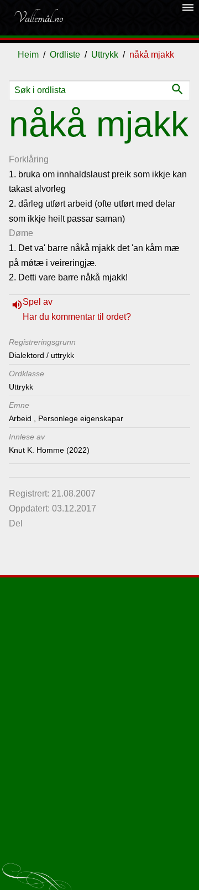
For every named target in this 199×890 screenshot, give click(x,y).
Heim (28, 54)
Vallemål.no (38, 18)
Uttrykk (104, 54)
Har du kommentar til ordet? (77, 316)
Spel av (38, 301)
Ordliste (65, 54)
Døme (21, 233)
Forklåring (29, 159)
